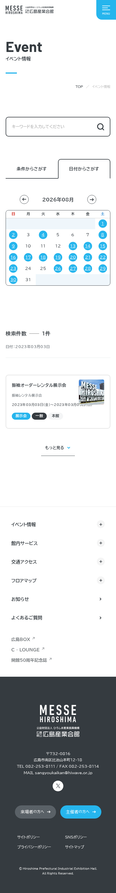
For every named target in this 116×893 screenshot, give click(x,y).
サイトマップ (74, 847)
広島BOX (20, 639)
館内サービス (24, 543)
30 (13, 280)
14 (88, 246)
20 (73, 257)
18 (43, 257)
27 (73, 269)
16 (13, 257)
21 (88, 257)
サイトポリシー (28, 837)
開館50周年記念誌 (29, 660)
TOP (79, 86)
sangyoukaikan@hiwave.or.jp (63, 773)
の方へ (32, 812)
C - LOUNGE (25, 650)
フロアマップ (24, 580)
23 (13, 269)
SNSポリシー (76, 837)
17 (28, 257)
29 (103, 269)
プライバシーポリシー (34, 847)
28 (88, 269)
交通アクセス (24, 562)
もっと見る (54, 448)
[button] (24, 199)
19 (58, 257)
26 (58, 269)
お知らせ (20, 599)
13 (73, 246)
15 (103, 246)
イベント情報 (23, 524)
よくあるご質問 (26, 617)
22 (103, 257)
